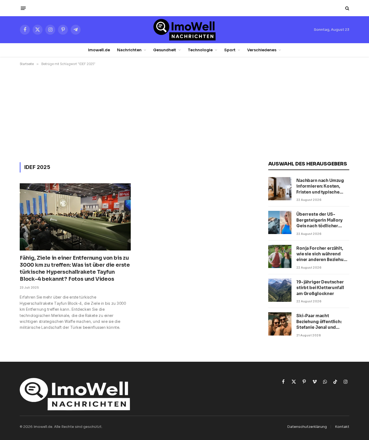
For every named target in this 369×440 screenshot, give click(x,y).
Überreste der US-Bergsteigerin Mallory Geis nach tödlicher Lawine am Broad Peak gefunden (319, 220)
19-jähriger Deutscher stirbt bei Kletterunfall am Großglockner (320, 287)
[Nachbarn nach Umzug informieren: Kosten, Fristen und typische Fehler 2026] (279, 188)
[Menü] (23, 8)
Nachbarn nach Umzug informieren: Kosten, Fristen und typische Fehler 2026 (320, 186)
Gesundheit (164, 50)
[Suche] (346, 8)
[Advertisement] (184, 113)
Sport (230, 50)
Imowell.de (99, 50)
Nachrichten (129, 50)
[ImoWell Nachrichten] (184, 29)
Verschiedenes (261, 50)
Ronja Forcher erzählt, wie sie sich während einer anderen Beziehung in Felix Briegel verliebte (322, 254)
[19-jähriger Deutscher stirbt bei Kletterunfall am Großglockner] (279, 290)
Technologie (200, 50)
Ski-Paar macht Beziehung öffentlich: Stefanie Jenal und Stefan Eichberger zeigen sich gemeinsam (321, 321)
